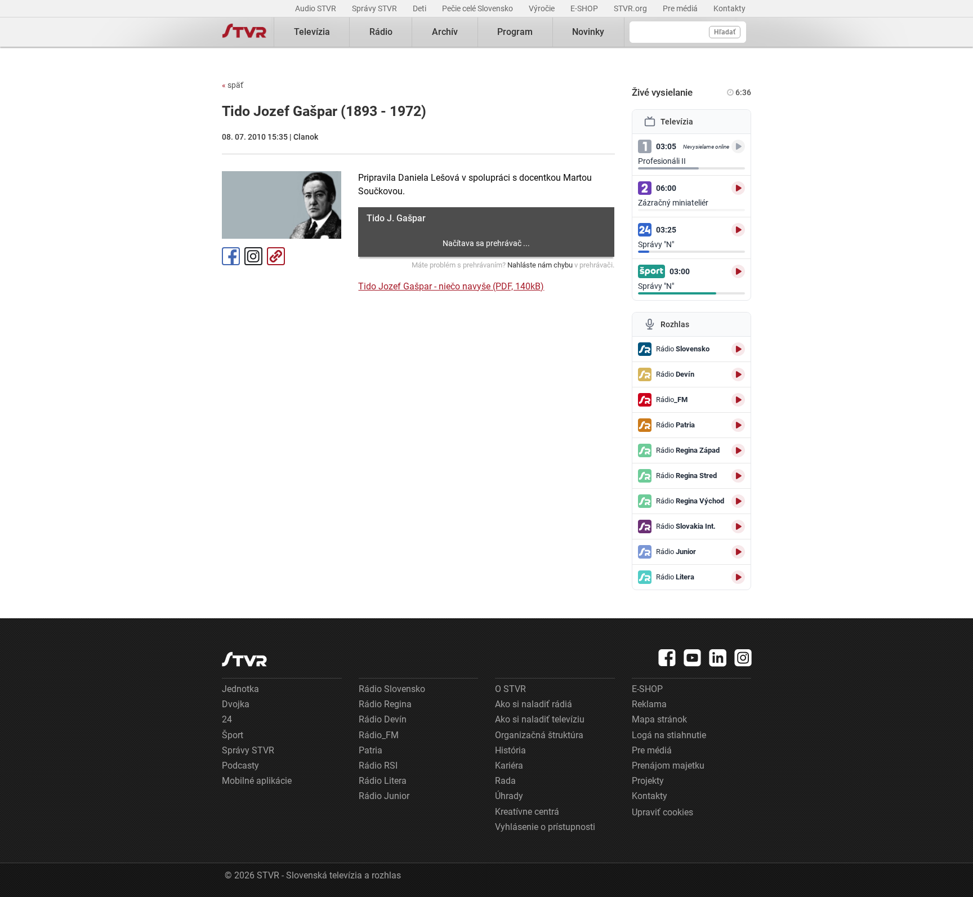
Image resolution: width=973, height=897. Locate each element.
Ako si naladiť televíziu (539, 719)
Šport (232, 735)
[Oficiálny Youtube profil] (692, 657)
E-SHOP (585, 8)
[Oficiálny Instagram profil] (743, 657)
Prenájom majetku (668, 765)
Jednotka (240, 689)
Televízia (312, 31)
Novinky (588, 31)
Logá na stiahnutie (669, 735)
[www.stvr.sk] (244, 659)
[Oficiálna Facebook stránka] (667, 657)
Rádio (380, 31)
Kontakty (729, 8)
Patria (370, 750)
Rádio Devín (383, 719)
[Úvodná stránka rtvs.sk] (244, 32)
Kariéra (509, 765)
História (510, 750)
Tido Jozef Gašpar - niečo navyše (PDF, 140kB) (451, 286)
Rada (505, 780)
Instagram (253, 256)
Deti (420, 8)
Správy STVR (375, 8)
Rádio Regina (385, 704)
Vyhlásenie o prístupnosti (545, 827)
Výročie (542, 8)
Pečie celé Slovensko (478, 8)
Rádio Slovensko (392, 689)
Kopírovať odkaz (276, 256)
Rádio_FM (379, 735)
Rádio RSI (378, 765)
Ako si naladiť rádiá (533, 704)
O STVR (510, 689)
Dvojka (235, 704)
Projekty (648, 780)
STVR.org (631, 8)
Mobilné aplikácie (257, 780)
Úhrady (509, 796)
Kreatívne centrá (527, 811)
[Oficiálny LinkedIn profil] (718, 657)
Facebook (231, 256)
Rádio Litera (383, 780)
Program (515, 31)
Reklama (649, 704)
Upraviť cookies (662, 812)
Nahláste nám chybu (540, 265)
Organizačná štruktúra (539, 735)
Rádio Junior (384, 796)
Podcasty (240, 765)
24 (227, 719)
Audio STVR (316, 8)
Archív (445, 31)
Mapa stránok (659, 719)
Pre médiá (681, 8)
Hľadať (724, 32)
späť (232, 85)
